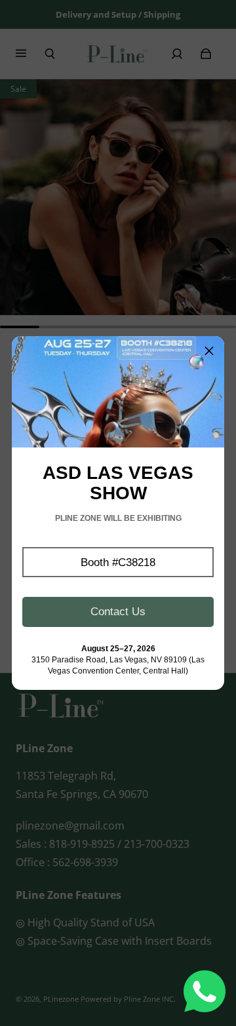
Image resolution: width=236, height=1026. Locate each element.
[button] (118, 562)
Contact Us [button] (118, 611)
